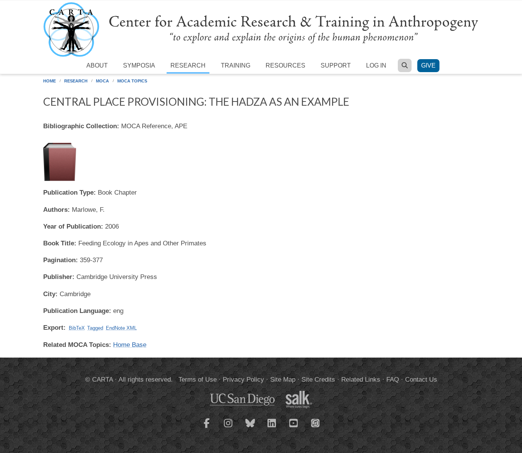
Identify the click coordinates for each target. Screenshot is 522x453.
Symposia (139, 65)
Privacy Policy (243, 379)
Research (188, 65)
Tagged (95, 328)
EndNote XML (121, 328)
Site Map (282, 379)
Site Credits (318, 379)
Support (336, 65)
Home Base (129, 344)
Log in (376, 65)
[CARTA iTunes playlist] (315, 422)
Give (428, 65)
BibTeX (77, 328)
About (97, 65)
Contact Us (421, 379)
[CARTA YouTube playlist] (293, 427)
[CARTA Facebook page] (206, 427)
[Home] (261, 29)
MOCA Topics (132, 81)
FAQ (392, 379)
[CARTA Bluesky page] (250, 427)
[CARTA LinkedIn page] (272, 427)
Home (49, 81)
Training (235, 65)
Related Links (360, 379)
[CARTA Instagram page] (228, 427)
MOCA (102, 81)
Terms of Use (197, 379)
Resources (285, 65)
